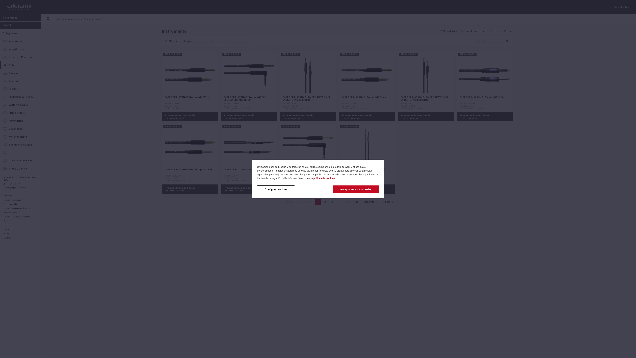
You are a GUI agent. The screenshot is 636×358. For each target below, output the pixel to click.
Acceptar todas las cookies (355, 189)
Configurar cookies (276, 189)
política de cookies (324, 178)
